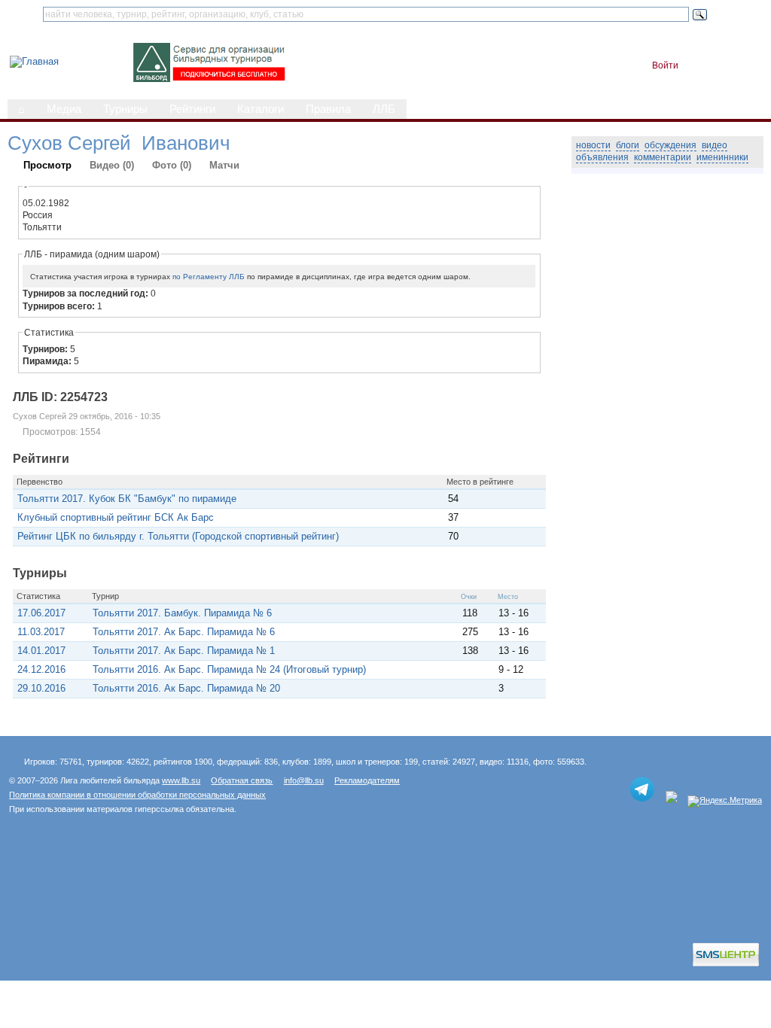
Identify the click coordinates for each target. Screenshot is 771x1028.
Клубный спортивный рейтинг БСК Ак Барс (115, 517)
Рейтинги (192, 109)
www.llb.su (181, 780)
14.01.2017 (41, 650)
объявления (602, 157)
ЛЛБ (384, 109)
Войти (665, 65)
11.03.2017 (41, 631)
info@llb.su (304, 780)
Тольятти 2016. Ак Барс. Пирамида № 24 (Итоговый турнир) (229, 669)
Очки (469, 597)
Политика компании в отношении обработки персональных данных (137, 794)
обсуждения (670, 145)
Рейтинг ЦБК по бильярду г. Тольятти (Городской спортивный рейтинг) (178, 536)
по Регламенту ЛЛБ (208, 276)
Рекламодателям (367, 780)
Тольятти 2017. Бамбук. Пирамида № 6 (182, 613)
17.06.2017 (41, 613)
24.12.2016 (41, 669)
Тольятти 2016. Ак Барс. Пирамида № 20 (186, 688)
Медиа (64, 109)
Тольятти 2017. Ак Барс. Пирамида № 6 (184, 631)
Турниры (125, 109)
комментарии (662, 157)
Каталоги (260, 109)
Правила (328, 109)
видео (714, 145)
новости (593, 145)
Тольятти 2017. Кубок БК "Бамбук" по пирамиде (126, 498)
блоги (627, 145)
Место (508, 597)
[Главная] (34, 61)
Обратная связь (242, 780)
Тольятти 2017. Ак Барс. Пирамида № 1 (184, 650)
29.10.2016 (41, 688)
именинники (722, 157)
